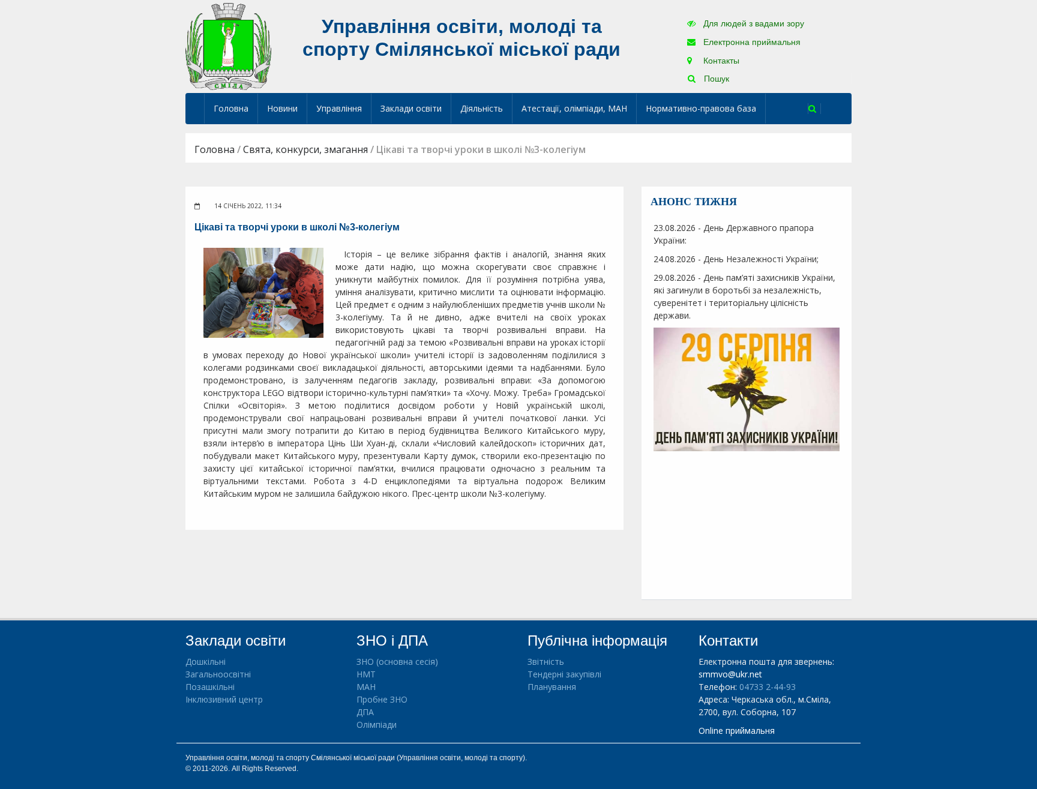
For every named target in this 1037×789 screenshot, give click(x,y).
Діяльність (481, 108)
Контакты (720, 60)
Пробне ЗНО (381, 699)
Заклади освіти (411, 108)
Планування (552, 686)
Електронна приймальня (751, 42)
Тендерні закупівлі (564, 674)
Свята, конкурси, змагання (305, 149)
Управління (339, 108)
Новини (282, 108)
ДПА (365, 712)
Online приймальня (737, 730)
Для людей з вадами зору (752, 23)
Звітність (546, 661)
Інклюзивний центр (224, 699)
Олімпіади (376, 724)
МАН (366, 686)
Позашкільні (210, 686)
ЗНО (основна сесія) (397, 661)
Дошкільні (205, 661)
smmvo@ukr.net (730, 674)
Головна (231, 108)
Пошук (715, 78)
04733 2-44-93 (767, 686)
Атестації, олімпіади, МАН (574, 108)
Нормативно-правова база (701, 108)
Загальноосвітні (218, 674)
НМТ (366, 674)
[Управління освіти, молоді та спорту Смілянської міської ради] (228, 46)
